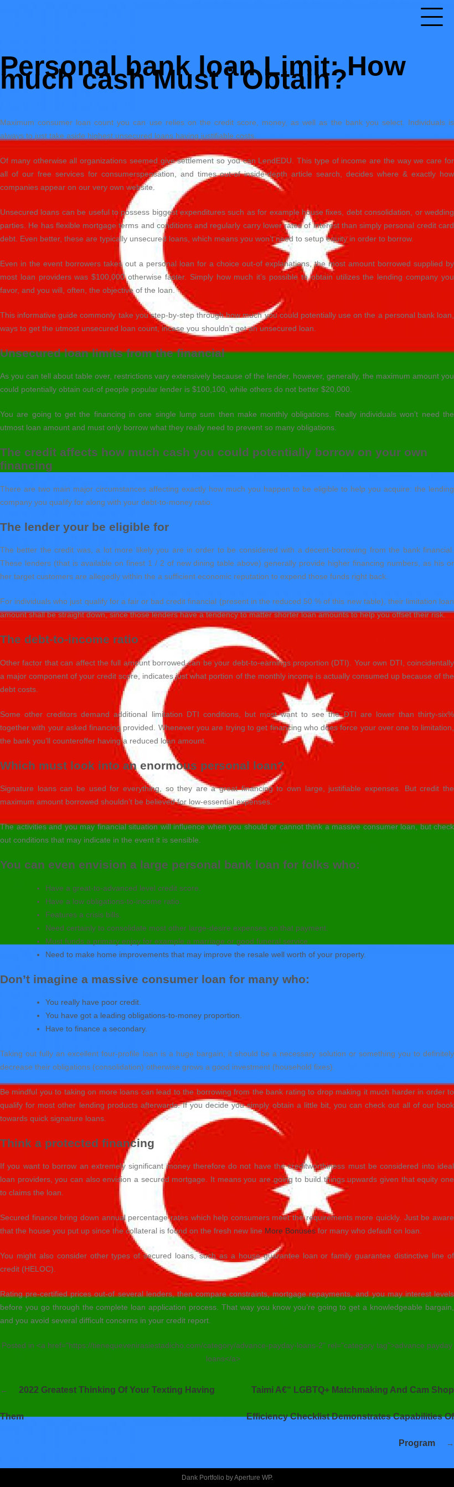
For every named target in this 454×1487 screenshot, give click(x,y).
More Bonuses (290, 1230)
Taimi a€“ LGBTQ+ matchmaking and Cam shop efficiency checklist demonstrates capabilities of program (350, 1416)
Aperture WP (252, 1477)
